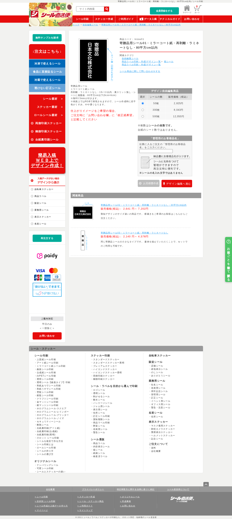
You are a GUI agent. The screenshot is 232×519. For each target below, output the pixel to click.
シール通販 (98, 439)
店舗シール (157, 366)
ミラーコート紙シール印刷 (51, 366)
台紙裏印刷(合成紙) (47, 431)
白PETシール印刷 (46, 376)
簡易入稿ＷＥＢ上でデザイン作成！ (47, 160)
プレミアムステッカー (105, 366)
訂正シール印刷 (101, 416)
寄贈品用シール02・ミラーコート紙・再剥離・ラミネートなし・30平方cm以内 (144, 205)
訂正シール (157, 398)
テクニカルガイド (170, 19)
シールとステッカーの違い (51, 471)
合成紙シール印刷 (46, 372)
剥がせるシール (101, 396)
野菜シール (99, 426)
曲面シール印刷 (45, 369)
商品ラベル (40, 196)
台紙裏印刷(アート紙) (48, 428)
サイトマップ (86, 510)
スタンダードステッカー (106, 359)
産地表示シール (159, 369)
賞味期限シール (101, 419)
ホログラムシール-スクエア (52, 408)
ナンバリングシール (47, 465)
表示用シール (100, 409)
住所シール (99, 413)
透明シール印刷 (45, 379)
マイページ (42, 510)
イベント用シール (160, 401)
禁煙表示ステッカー (162, 432)
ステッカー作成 (104, 19)
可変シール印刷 (45, 468)
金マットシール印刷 (47, 402)
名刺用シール (100, 429)
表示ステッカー (42, 217)
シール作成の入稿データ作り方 (52, 506)
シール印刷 (82, 19)
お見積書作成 (150, 183)
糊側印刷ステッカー (104, 379)
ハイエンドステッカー (105, 369)
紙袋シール (99, 453)
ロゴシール (99, 390)
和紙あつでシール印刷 (49, 385)
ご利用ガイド (126, 19)
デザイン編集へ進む (178, 183)
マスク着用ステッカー (163, 425)
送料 (153, 448)
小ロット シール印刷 (48, 438)
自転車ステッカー (44, 189)
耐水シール (99, 400)
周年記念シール (159, 391)
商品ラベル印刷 (101, 422)
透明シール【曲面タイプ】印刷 (53, 382)
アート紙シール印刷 (47, 362)
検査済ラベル (100, 456)
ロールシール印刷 (46, 447)
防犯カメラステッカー (163, 429)
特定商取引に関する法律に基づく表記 (135, 489)
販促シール (40, 203)
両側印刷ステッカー (104, 376)
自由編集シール (130, 58)
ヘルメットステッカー (163, 435)
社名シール (157, 384)
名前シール (40, 223)
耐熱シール (43, 425)
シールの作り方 (45, 451)
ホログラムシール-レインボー (53, 411)
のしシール (157, 372)
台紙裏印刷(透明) (46, 434)
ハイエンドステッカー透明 (107, 372)
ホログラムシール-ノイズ (50, 418)
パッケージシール (102, 403)
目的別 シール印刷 (46, 501)
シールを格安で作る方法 (50, 441)
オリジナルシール (45, 461)
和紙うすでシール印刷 (49, 389)
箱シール (169, 61)
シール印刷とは (45, 444)
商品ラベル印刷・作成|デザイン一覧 (141, 61)
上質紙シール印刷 (46, 359)
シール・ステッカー (43, 348)
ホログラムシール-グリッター (53, 415)
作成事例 (126, 501)
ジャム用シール (101, 406)
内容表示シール (101, 446)
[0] (198, 12)
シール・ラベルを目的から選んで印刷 (114, 386)
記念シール (157, 439)
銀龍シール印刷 (45, 395)
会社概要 (156, 451)
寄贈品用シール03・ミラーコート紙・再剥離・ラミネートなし (134, 233)
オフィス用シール (160, 404)
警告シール (99, 432)
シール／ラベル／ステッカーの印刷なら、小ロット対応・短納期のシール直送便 (120, 517)
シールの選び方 (45, 454)
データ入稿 (150, 19)
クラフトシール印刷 (47, 398)
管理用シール (158, 394)
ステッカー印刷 (100, 355)
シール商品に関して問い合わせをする (140, 71)
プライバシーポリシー (93, 489)
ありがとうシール (160, 375)
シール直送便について (178, 489)
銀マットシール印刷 (47, 405)
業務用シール (41, 210)
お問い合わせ (192, 19)
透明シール (99, 393)
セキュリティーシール (49, 421)
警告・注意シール (160, 407)
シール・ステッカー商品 (91, 501)
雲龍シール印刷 (45, 392)
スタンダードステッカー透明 (108, 362)
